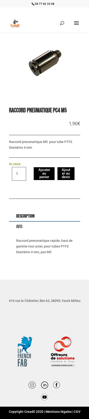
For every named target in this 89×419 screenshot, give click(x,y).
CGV (77, 412)
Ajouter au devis (66, 173)
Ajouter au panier (44, 173)
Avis (19, 226)
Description (25, 216)
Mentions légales (59, 412)
